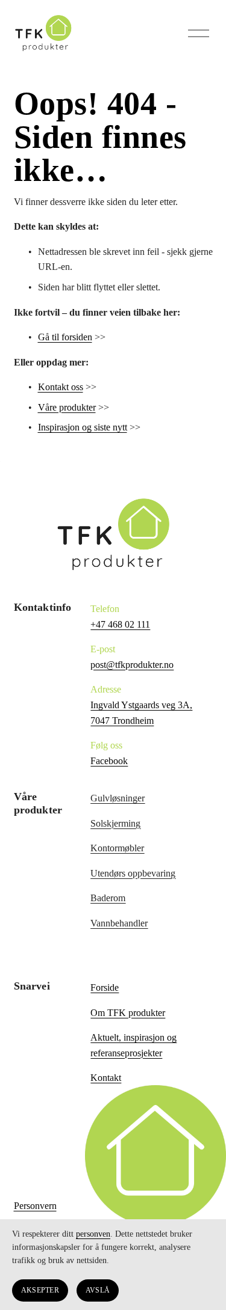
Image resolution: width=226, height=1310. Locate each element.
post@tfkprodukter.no (132, 665)
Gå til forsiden (65, 337)
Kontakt (105, 1078)
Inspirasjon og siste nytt (82, 427)
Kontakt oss (60, 387)
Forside (104, 987)
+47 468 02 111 (120, 624)
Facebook (109, 761)
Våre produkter (67, 407)
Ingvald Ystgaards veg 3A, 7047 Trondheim (141, 713)
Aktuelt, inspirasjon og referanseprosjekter (133, 1045)
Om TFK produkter (127, 1013)
